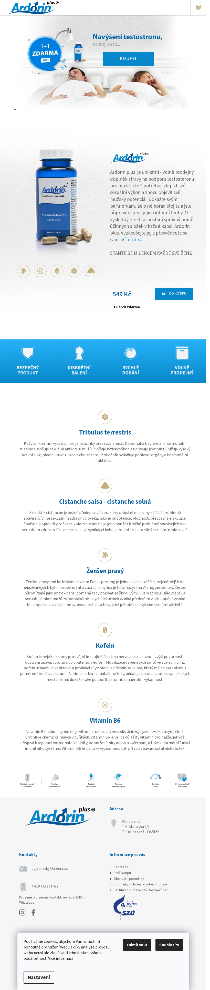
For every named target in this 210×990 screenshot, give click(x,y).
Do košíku (177, 293)
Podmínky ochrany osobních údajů (140, 884)
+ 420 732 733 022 (45, 886)
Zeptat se (121, 867)
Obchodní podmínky (129, 878)
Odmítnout (137, 945)
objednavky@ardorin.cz (50, 868)
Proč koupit (122, 873)
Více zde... (132, 239)
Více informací (60, 958)
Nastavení (39, 977)
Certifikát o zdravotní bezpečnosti (141, 890)
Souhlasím (169, 945)
